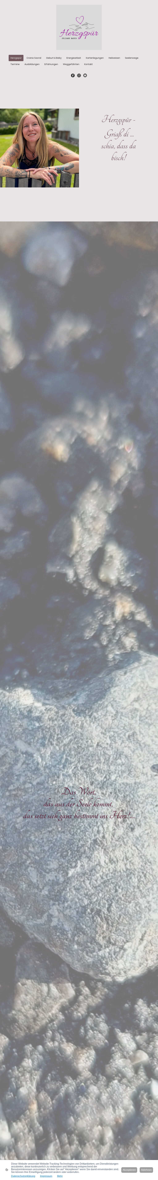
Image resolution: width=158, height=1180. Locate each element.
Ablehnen (146, 1170)
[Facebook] (73, 75)
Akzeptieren (129, 1170)
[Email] (85, 75)
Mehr (60, 1176)
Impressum (46, 1176)
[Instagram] (79, 75)
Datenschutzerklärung (23, 1176)
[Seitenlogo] (79, 27)
